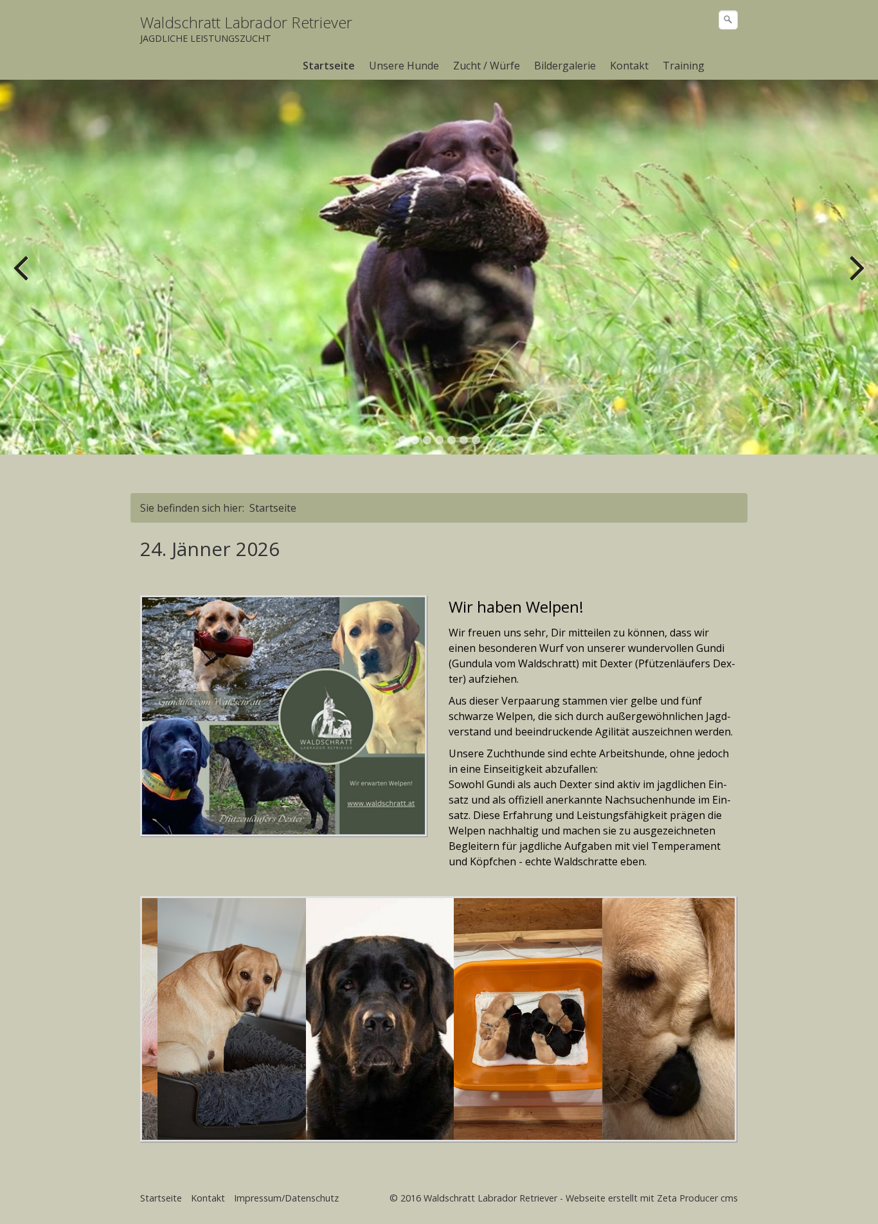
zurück (22, 277)
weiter (855, 277)
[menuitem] (329, 65)
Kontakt (629, 66)
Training (683, 66)
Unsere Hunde (404, 66)
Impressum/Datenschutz (286, 1198)
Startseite (329, 66)
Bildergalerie (565, 66)
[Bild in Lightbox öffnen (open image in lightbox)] (283, 715)
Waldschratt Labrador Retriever (246, 22)
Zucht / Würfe (486, 66)
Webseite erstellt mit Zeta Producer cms (652, 1198)
